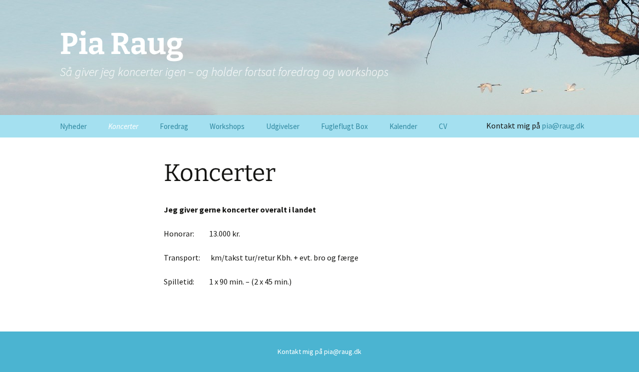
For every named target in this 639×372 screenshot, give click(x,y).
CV (443, 126)
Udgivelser (283, 126)
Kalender (403, 126)
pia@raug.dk (563, 125)
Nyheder (73, 126)
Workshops (227, 126)
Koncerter (123, 126)
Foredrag (174, 126)
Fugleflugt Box (344, 126)
